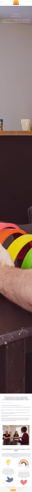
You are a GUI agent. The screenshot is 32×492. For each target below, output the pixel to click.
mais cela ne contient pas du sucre (20, 487)
